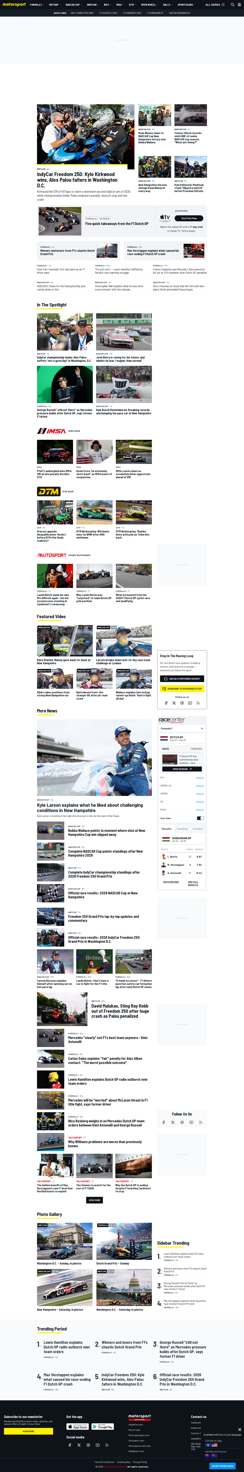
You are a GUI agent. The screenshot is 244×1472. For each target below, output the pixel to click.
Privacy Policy (140, 1462)
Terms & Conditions (104, 1462)
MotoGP (53, 4)
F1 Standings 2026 (132, 12)
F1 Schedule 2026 (108, 12)
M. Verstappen (175, 864)
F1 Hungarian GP (155, 12)
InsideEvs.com (136, 1424)
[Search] (232, 4)
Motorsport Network (115, 1466)
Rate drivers (171, 881)
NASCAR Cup (73, 4)
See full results (193, 883)
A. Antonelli (174, 872)
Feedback (196, 1422)
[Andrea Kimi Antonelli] (163, 873)
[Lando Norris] (163, 856)
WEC (106, 4)
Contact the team (200, 1433)
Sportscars (185, 4)
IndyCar (92, 4)
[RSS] (198, 703)
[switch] (200, 818)
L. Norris (172, 856)
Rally (166, 4)
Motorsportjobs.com (139, 1435)
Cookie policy (123, 1462)
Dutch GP (176, 737)
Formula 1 (36, 4)
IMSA (119, 4)
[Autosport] (51, 555)
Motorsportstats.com (140, 1445)
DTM (131, 4)
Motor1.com (134, 1429)
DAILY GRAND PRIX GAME (82, 12)
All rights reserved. (138, 1466)
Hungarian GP (181, 838)
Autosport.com (136, 1440)
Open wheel (148, 4)
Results (200, 777)
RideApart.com (136, 1451)
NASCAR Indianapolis (179, 12)
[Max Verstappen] (163, 864)
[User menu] (239, 4)
